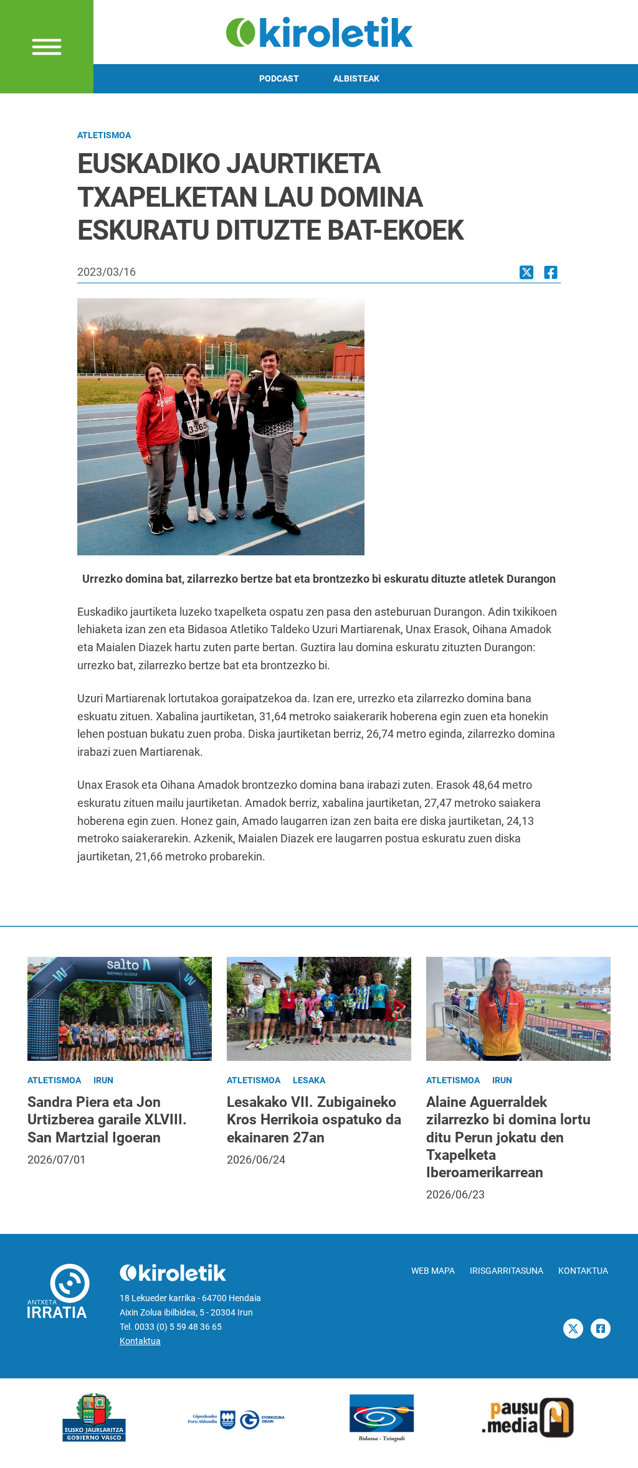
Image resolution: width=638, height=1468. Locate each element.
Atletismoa (104, 135)
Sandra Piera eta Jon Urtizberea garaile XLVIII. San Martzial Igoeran (107, 1119)
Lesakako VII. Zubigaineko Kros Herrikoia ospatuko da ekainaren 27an (314, 1119)
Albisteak (356, 78)
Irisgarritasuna (506, 1271)
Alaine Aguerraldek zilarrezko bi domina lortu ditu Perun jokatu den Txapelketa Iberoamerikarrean (508, 1137)
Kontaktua (140, 1341)
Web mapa (433, 1271)
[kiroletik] (319, 30)
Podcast (279, 78)
